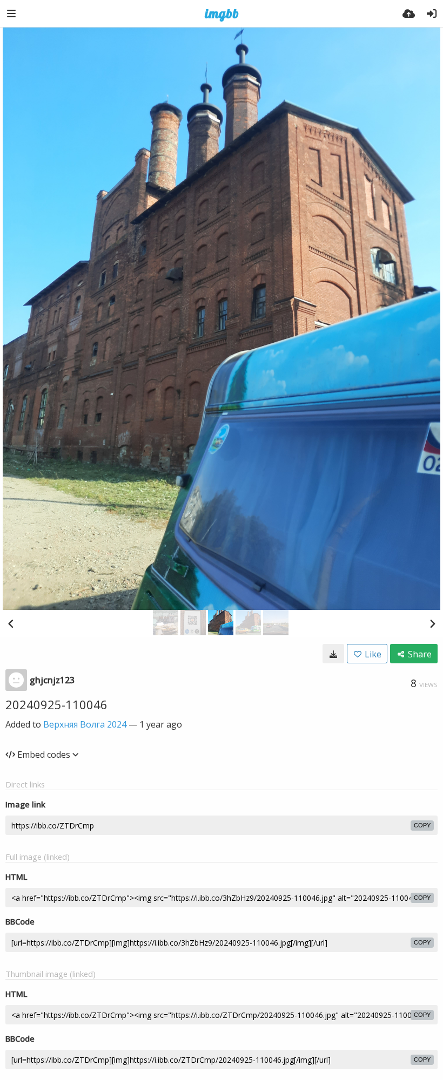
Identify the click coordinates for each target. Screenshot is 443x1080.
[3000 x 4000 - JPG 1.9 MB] (333, 653)
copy (422, 825)
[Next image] (432, 623)
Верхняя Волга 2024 (84, 724)
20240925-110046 (56, 704)
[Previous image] (11, 623)
